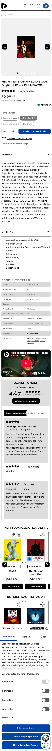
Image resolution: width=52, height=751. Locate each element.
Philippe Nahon (33, 341)
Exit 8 (12, 571)
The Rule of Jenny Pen (36, 573)
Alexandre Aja (32, 333)
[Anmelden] (46, 5)
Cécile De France (33, 338)
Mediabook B (28, 118)
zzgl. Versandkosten (17, 101)
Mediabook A (10, 118)
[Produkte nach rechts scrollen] (47, 564)
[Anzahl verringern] (4, 131)
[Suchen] (24, 6)
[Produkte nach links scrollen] (4, 564)
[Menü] (17, 6)
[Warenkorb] (38, 6)
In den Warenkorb (34, 131)
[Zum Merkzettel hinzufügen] (14, 535)
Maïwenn (44, 338)
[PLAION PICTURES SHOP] (2, 15)
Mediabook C (11, 124)
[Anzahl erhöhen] (14, 131)
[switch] (45, 746)
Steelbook (27, 124)
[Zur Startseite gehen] (6, 6)
